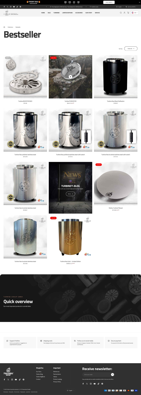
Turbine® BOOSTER (70, 101)
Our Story (38, 372)
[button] (70, 77)
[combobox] (120, 7)
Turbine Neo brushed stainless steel (25, 208)
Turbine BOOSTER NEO (25, 101)
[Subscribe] (112, 374)
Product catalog (57, 379)
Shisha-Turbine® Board (116, 208)
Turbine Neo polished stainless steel (25, 154)
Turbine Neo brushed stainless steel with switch (115, 154)
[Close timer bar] (139, 2)
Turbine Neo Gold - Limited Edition (70, 261)
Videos (55, 377)
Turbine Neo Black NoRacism (115, 101)
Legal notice (28, 392)
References (56, 372)
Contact (38, 379)
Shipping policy (22, 392)
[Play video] (70, 76)
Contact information (34, 392)
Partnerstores (57, 374)
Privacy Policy (57, 382)
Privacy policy (11, 392)
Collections (10, 27)
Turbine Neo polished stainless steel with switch (70, 154)
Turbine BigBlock (40, 377)
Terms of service (16, 392)
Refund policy (6, 392)
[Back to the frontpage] (4, 27)
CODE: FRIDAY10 (109, 2)
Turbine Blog (39, 374)
